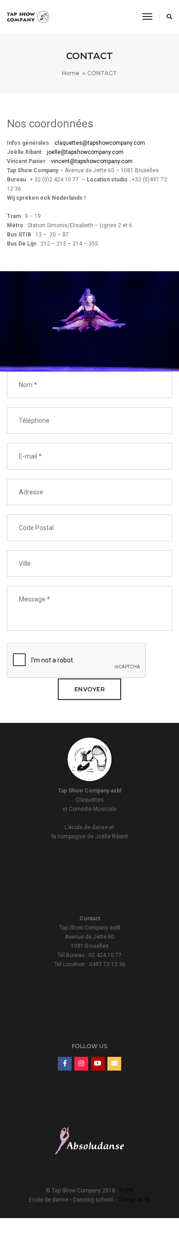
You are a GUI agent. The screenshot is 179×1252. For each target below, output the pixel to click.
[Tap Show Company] (28, 16)
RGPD (126, 1190)
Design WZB (134, 1200)
